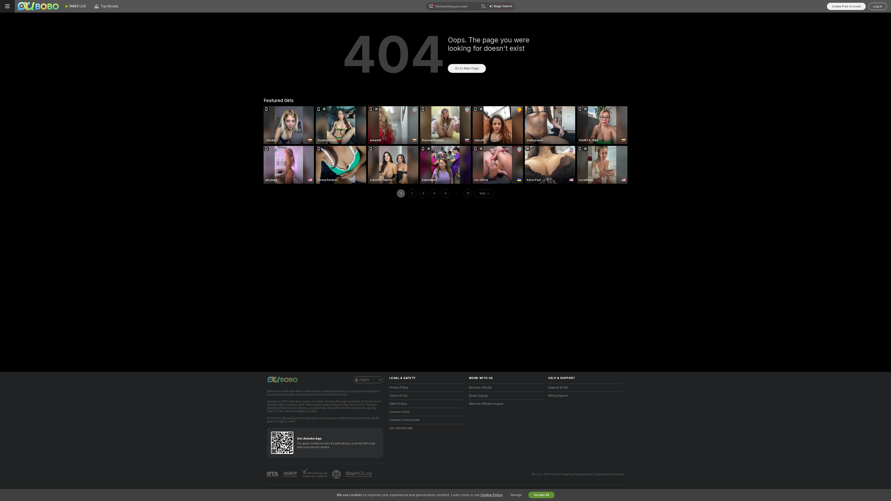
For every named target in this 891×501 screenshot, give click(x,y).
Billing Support (558, 395)
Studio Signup (478, 395)
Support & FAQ (558, 387)
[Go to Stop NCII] (359, 474)
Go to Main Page (467, 68)
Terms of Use (398, 395)
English (364, 379)
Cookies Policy (399, 412)
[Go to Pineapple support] (337, 474)
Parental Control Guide (404, 420)
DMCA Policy (398, 403)
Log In (877, 6)
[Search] (483, 6)
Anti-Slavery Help (401, 428)
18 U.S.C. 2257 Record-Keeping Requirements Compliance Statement (577, 474)
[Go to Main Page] (38, 6)
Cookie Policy (491, 495)
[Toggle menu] (7, 6)
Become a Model (480, 387)
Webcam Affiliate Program (486, 403)
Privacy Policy (398, 387)
